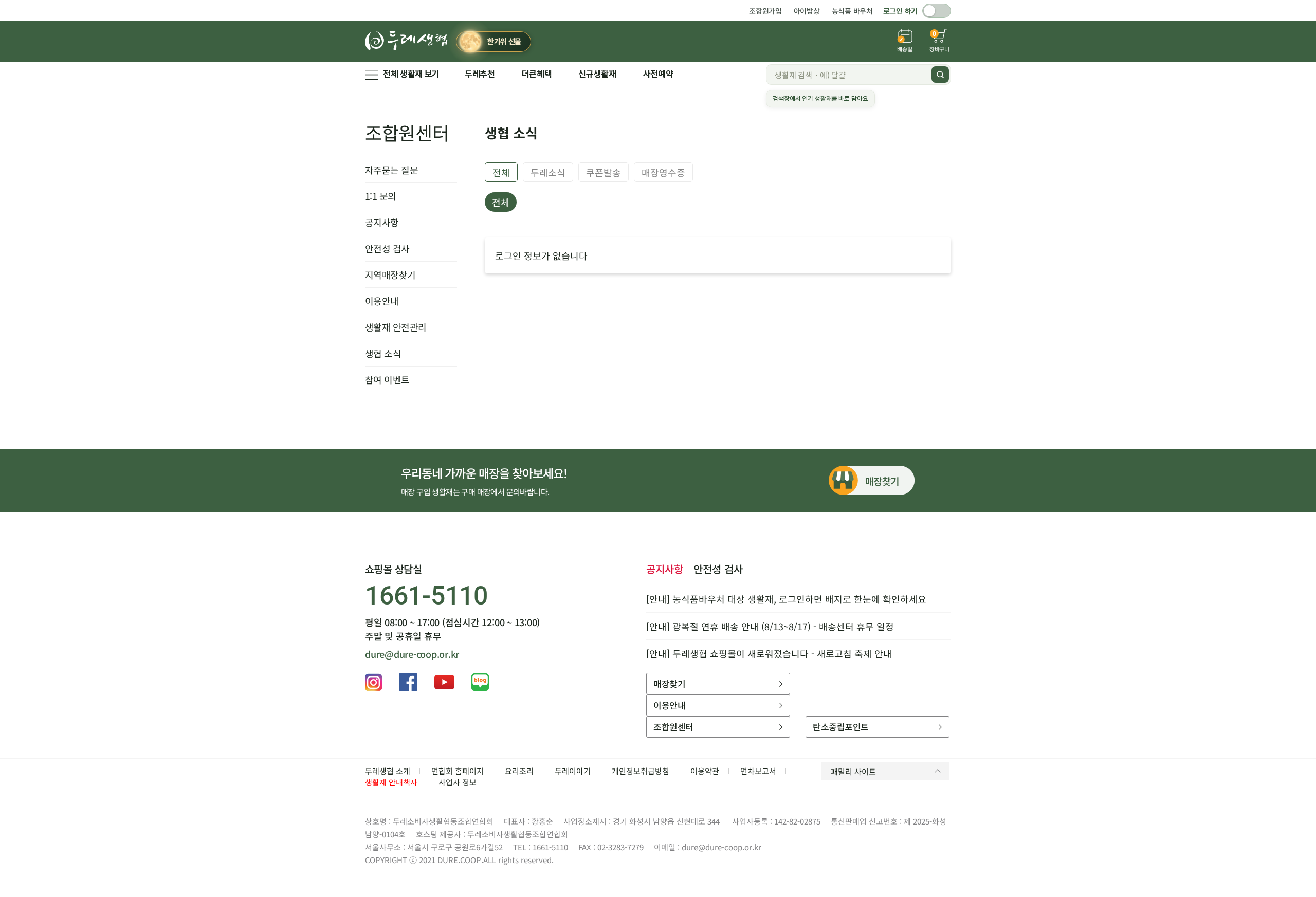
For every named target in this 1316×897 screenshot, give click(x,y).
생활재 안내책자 (391, 782)
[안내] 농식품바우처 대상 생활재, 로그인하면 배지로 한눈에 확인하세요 (786, 599)
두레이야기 (573, 770)
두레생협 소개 (387, 770)
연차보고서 (758, 770)
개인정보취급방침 (640, 770)
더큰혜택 (537, 74)
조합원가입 (765, 11)
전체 (501, 172)
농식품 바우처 (852, 11)
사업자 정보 (457, 782)
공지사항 (382, 222)
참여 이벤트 (387, 379)
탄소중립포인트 (840, 726)
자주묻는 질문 (391, 169)
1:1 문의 (380, 196)
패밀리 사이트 (853, 771)
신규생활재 (597, 74)
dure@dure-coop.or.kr (412, 654)
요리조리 (519, 770)
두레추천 (480, 74)
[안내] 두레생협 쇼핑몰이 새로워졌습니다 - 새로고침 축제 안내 (769, 653)
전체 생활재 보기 (411, 74)
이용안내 (382, 300)
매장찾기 (669, 683)
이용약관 (704, 770)
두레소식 (548, 172)
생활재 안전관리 (396, 327)
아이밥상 (807, 11)
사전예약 (658, 74)
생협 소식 (383, 353)
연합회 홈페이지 (457, 770)
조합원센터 (407, 132)
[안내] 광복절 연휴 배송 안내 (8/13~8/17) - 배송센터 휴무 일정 (770, 626)
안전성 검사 (387, 248)
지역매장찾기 (390, 274)
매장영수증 (663, 172)
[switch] (936, 11)
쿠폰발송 (603, 172)
